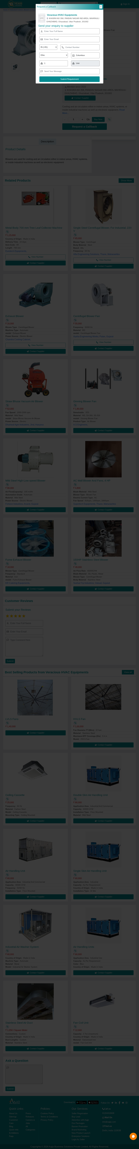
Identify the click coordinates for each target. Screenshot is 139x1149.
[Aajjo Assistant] (133, 1136)
